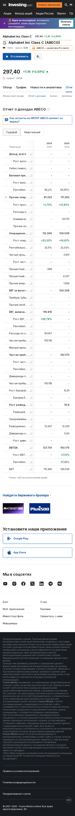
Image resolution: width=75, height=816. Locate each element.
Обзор (7, 87)
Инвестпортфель (13, 616)
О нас (43, 601)
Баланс (54, 96)
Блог (5, 601)
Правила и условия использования (21, 771)
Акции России (45, 13)
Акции (7, 13)
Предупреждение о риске (17, 793)
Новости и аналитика (46, 87)
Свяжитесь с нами (51, 616)
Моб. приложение (13, 609)
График (21, 87)
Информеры (10, 623)
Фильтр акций (23, 13)
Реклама (45, 609)
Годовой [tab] (11, 132)
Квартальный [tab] (32, 132)
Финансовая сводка (13, 96)
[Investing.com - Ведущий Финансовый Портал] (20, 5)
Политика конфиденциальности (19, 782)
